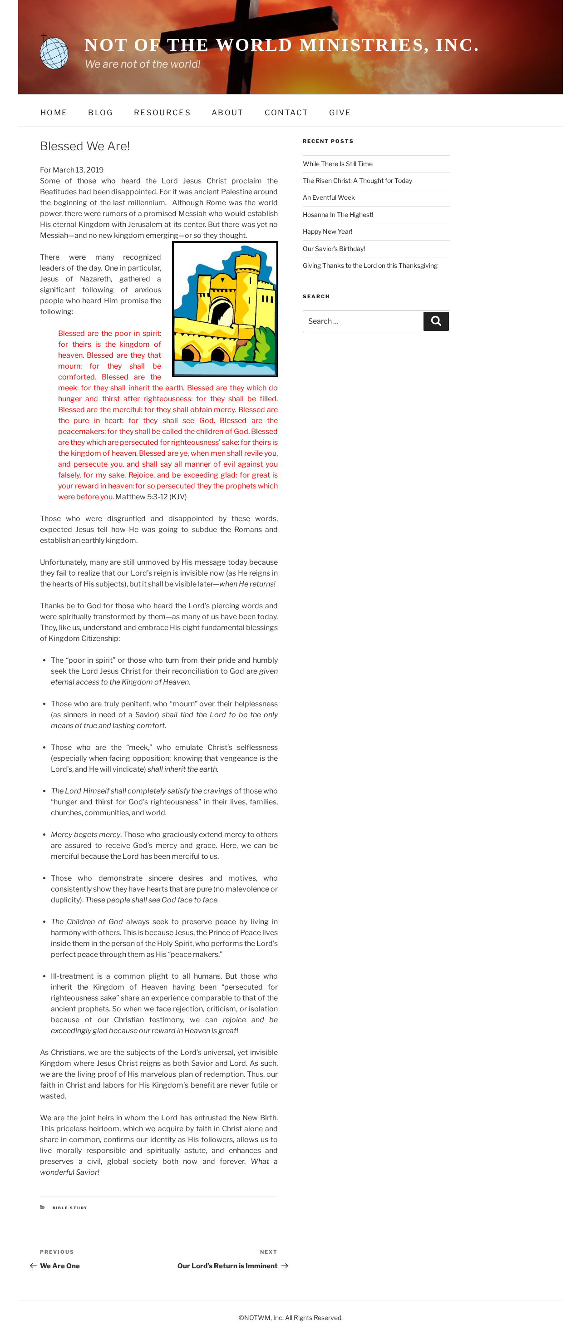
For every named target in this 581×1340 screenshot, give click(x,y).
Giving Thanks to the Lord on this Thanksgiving (370, 265)
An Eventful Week (329, 197)
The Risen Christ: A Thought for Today (357, 180)
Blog (100, 112)
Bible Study (70, 1208)
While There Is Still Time (338, 164)
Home (54, 112)
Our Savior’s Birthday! (334, 248)
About (228, 112)
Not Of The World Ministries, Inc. (282, 44)
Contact (287, 112)
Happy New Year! (327, 231)
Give (340, 112)
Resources (162, 112)
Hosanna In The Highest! (338, 214)
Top (559, 1318)
